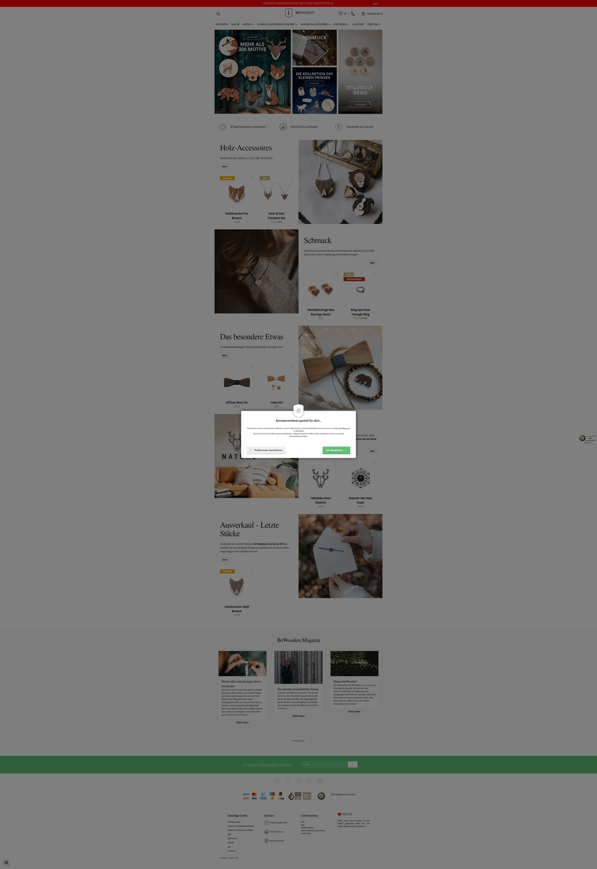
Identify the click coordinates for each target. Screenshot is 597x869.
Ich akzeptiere (334, 450)
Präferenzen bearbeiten (268, 450)
